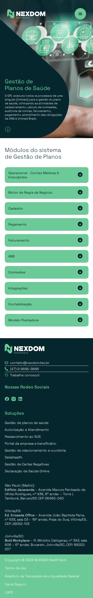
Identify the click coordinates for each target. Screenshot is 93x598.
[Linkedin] (20, 399)
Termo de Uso (15, 568)
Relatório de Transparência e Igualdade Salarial (42, 576)
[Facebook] (7, 399)
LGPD (9, 592)
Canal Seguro (15, 584)
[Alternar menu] (80, 14)
